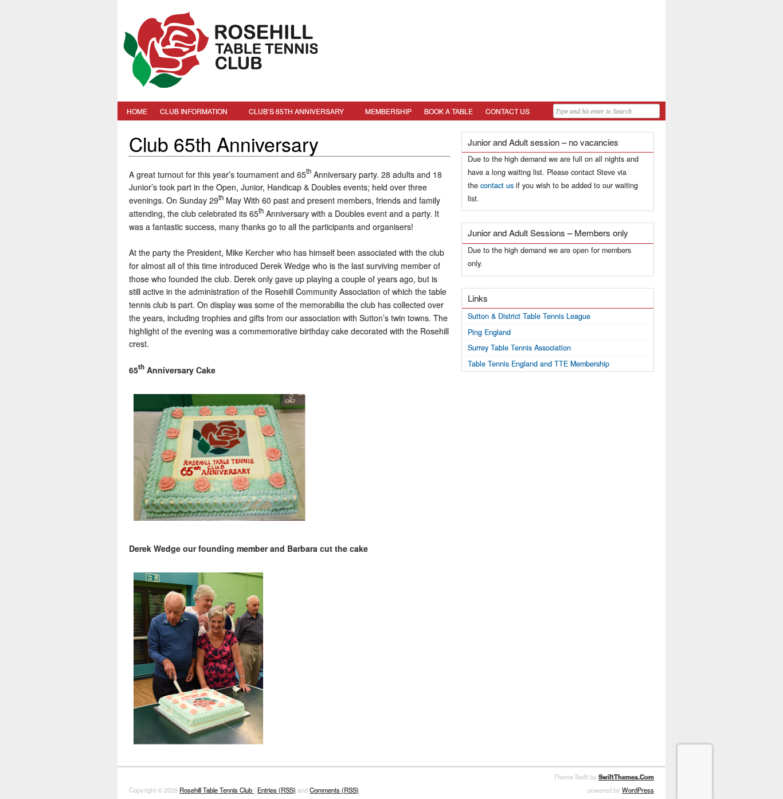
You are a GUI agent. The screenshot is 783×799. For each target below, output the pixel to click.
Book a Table (448, 111)
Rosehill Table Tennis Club (216, 789)
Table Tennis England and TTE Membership (538, 363)
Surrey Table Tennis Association (519, 347)
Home (137, 111)
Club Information (194, 111)
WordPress (638, 789)
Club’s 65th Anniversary (296, 111)
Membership (388, 111)
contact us (497, 185)
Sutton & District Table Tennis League (529, 316)
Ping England (489, 332)
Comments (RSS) (334, 789)
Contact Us (508, 111)
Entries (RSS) (276, 789)
